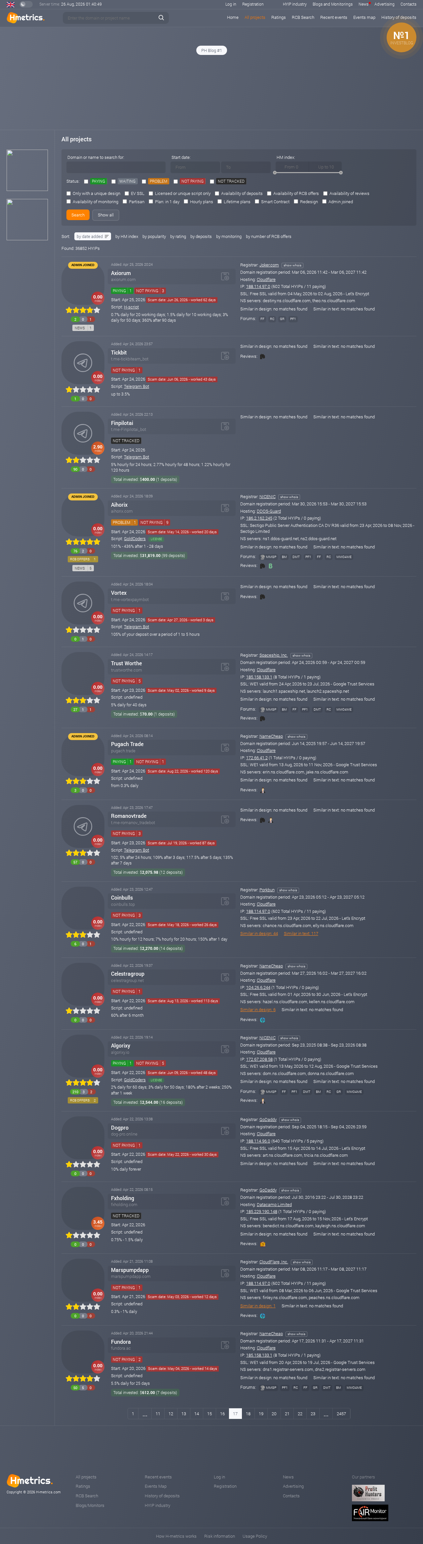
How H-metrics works (176, 1536)
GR (282, 319)
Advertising (384, 4)
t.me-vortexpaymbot (130, 599)
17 (235, 1414)
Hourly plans (201, 202)
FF (262, 319)
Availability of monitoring (95, 202)
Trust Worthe (126, 663)
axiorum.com (123, 279)
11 (158, 1414)
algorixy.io (120, 1052)
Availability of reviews (349, 193)
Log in (230, 4)
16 (222, 1414)
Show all (106, 215)
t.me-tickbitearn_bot (129, 359)
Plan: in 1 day (167, 202)
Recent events (333, 17)
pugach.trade (123, 751)
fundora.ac (121, 1348)
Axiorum (121, 273)
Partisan (136, 202)
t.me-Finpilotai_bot (128, 429)
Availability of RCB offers (296, 193)
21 (287, 1414)
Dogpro (120, 1127)
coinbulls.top (123, 904)
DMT (296, 557)
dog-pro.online (124, 1134)
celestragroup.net (127, 980)
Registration (253, 4)
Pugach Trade (127, 744)
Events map (364, 17)
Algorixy (120, 1045)
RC (272, 319)
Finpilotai (122, 423)
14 (196, 1414)
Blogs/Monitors (90, 1505)
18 (248, 1414)
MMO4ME (344, 557)
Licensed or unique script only (183, 193)
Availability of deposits (242, 193)
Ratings (278, 17)
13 (183, 1414)
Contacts (408, 4)
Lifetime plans (237, 202)
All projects (255, 17)
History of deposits (162, 1496)
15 (209, 1414)
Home (233, 17)
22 (300, 1414)
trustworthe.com (126, 670)
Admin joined (340, 202)
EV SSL (137, 193)
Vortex (119, 592)
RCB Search (303, 17)
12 (171, 1414)
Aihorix (119, 504)
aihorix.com (122, 511)
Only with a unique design (96, 193)
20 (274, 1414)
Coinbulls (122, 897)
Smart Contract (275, 202)
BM (284, 557)
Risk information (219, 1536)
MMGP (271, 557)
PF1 (293, 319)
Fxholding (122, 1198)
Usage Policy (255, 1536)
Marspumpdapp (130, 1270)
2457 (341, 1414)
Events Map (156, 1486)
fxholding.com (124, 1204)
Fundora (121, 1341)
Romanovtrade (128, 816)
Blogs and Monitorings (333, 4)
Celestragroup (127, 973)
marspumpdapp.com (131, 1276)
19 (261, 1414)
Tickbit (119, 352)
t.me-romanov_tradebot (133, 822)
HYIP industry (295, 4)
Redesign (309, 202)
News (363, 4)
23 (313, 1414)
